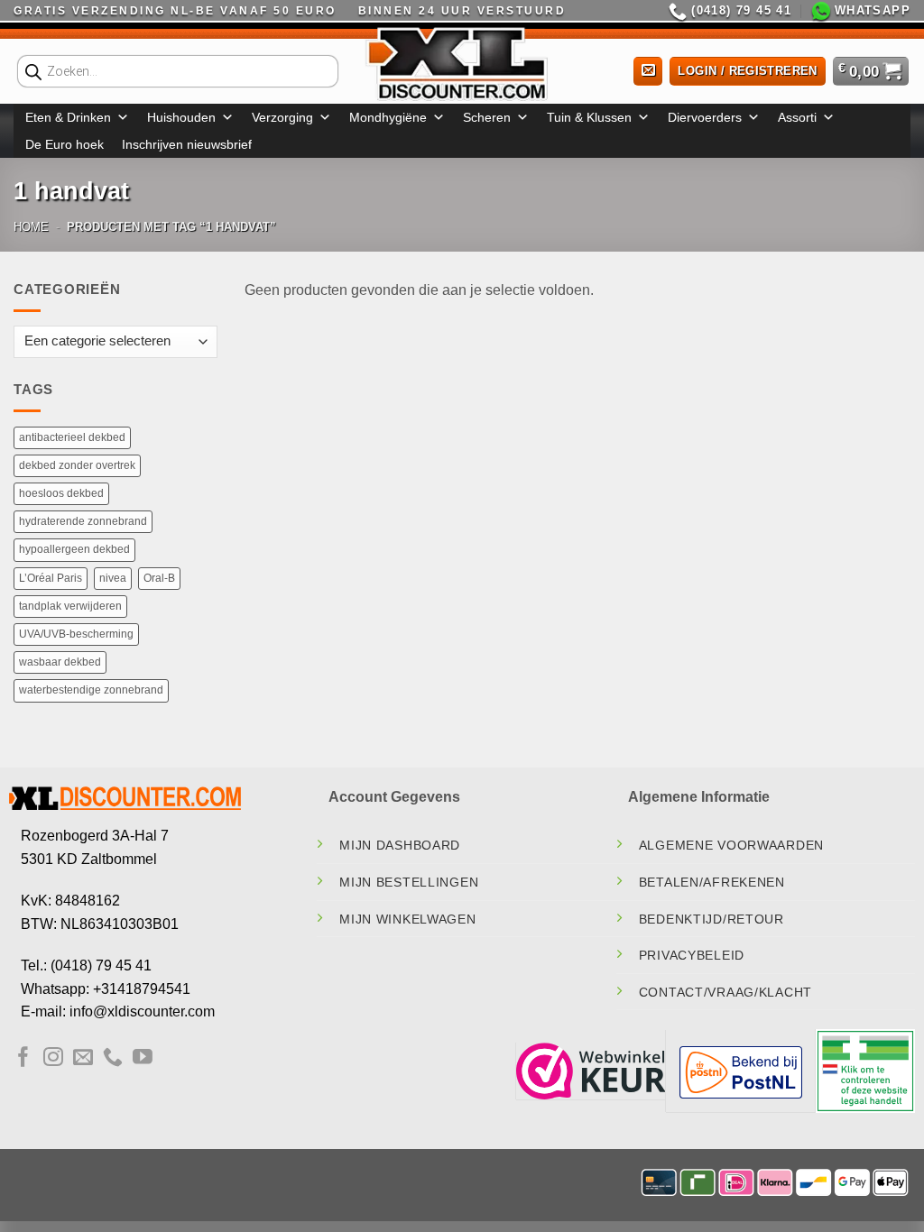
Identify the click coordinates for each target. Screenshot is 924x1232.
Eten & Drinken (68, 117)
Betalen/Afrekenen (712, 882)
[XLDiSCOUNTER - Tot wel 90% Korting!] (462, 63)
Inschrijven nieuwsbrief (187, 144)
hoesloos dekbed (61, 493)
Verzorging (282, 117)
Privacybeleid (691, 955)
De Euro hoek (64, 144)
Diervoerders (705, 117)
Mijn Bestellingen (408, 882)
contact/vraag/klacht (725, 992)
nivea (112, 578)
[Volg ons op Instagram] (53, 1058)
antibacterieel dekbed (72, 437)
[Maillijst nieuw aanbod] (647, 72)
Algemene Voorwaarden (731, 845)
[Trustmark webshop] (591, 1070)
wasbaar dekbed (60, 662)
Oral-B (159, 578)
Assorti (797, 117)
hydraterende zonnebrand (83, 521)
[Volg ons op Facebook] (23, 1058)
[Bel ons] (113, 1058)
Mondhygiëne (388, 117)
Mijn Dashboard (399, 845)
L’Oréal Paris (50, 578)
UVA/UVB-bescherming (76, 634)
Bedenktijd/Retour (711, 919)
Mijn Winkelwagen (407, 919)
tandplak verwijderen (70, 606)
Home (31, 227)
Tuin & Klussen (589, 117)
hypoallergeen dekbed (74, 549)
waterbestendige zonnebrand (91, 690)
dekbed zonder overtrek (77, 465)
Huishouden (181, 117)
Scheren (487, 117)
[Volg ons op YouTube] (142, 1058)
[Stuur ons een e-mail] (83, 1058)
